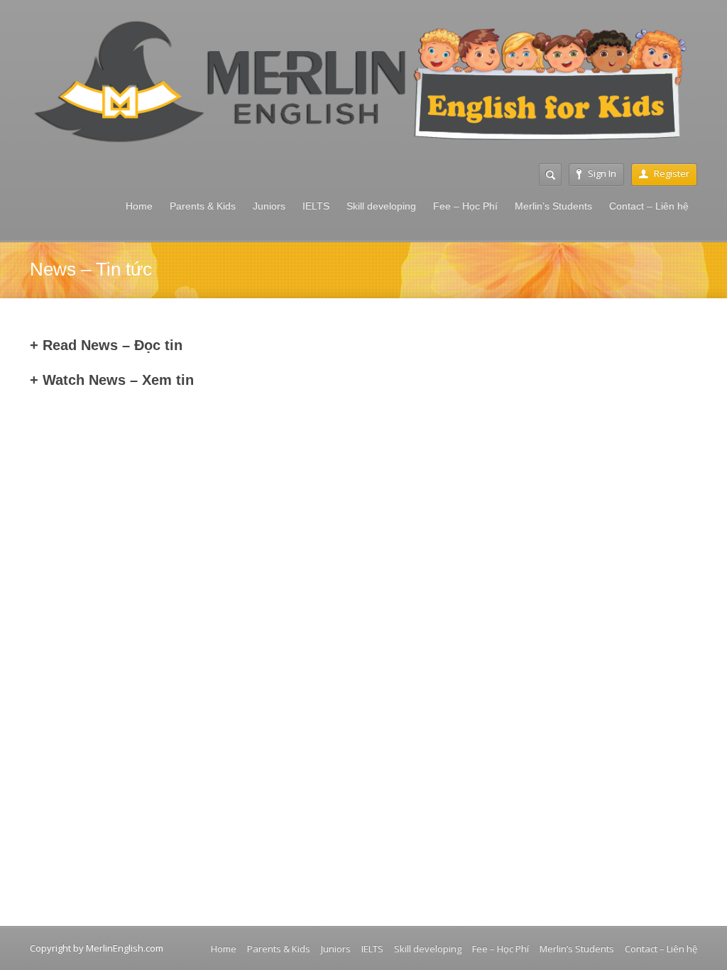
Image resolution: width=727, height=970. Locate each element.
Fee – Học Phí (465, 206)
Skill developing (381, 206)
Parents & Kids (203, 206)
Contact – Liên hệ (649, 206)
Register (671, 173)
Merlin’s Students (553, 206)
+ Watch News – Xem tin (112, 380)
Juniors (269, 206)
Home (139, 206)
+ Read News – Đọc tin (106, 345)
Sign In (602, 173)
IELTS (315, 206)
